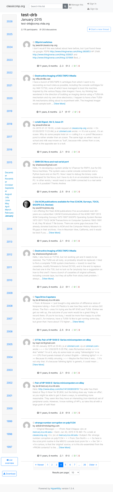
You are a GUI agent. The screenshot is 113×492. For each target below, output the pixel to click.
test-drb (29, 14)
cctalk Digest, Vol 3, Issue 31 (49, 122)
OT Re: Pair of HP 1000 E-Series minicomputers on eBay (63, 340)
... (79, 464)
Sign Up (94, 9)
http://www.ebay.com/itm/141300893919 (58, 389)
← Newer (39, 464)
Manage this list (76, 6)
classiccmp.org (15, 6)
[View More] (59, 103)
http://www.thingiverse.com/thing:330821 (53, 54)
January (9, 216)
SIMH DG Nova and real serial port (52, 161)
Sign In (92, 3)
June (7, 200)
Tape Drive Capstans (45, 297)
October (9, 185)
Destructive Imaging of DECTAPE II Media (55, 75)
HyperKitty (56, 488)
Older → (93, 464)
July (7, 197)
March (8, 209)
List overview (9, 461)
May (7, 203)
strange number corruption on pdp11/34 (55, 422)
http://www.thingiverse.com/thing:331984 (53, 57)
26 (84, 464)
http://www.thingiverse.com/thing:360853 (70, 51)
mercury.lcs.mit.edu (42, 432)
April (7, 206)
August (8, 194)
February (9, 212)
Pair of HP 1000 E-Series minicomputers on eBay (59, 383)
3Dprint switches (43, 42)
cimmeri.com (65, 131)
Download (10, 473)
